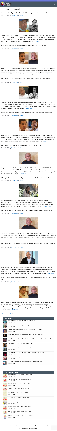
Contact (6, 425)
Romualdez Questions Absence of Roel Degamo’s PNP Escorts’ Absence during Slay (26, 112)
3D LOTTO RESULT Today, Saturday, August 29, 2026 (19, 406)
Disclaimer (37, 425)
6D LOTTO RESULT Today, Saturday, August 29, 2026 (19, 383)
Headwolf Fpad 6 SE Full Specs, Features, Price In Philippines (21, 320)
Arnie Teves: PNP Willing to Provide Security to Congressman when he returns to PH (26, 210)
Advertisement (19, 425)
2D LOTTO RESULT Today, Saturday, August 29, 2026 (19, 411)
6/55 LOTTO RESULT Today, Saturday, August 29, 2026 (20, 374)
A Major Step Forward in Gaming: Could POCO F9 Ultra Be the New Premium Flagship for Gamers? (29, 338)
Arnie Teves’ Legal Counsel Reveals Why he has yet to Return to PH (21, 145)
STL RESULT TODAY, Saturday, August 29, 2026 (18, 397)
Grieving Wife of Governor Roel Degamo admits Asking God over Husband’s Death (26, 178)
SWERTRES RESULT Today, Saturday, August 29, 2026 (20, 388)
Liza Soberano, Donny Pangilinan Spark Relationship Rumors (21, 343)
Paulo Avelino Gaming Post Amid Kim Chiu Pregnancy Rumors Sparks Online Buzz (26, 352)
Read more (38, 41)
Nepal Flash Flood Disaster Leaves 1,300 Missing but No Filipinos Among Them (25, 361)
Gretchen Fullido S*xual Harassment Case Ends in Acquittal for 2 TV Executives (25, 329)
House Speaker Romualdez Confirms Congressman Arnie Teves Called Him (23, 45)
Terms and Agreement (47, 425)
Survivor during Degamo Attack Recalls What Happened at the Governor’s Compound (27, 13)
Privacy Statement (28, 425)
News (21, 15)
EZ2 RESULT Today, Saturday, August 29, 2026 (18, 392)
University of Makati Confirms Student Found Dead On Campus (21, 347)
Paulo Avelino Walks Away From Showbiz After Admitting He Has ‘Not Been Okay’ (25, 334)
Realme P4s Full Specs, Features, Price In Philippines (19, 325)
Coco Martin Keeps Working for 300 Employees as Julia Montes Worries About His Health (27, 357)
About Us (12, 425)
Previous (4, 314)
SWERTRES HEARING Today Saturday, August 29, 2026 (20, 415)
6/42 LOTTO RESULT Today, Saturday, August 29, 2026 (20, 379)
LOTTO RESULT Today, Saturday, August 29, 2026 (19, 402)
